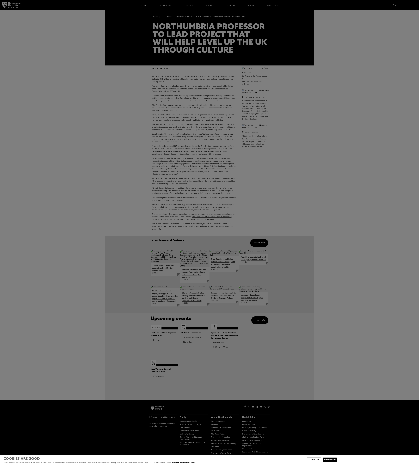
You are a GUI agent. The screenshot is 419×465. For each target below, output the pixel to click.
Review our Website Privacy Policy (183, 462)
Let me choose (314, 460)
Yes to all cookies (330, 460)
